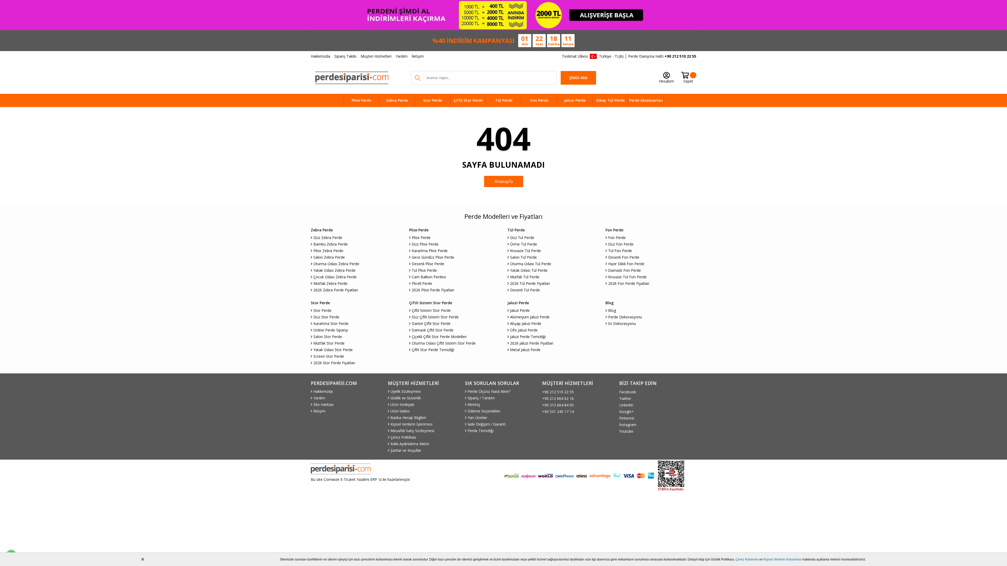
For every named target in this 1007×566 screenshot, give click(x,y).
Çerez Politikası (403, 437)
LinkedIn (626, 404)
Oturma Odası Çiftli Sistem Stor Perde (444, 343)
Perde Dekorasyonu (625, 316)
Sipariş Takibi (345, 56)
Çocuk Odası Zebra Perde (335, 276)
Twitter (625, 398)
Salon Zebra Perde (329, 257)
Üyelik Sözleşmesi (405, 391)
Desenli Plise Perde (428, 263)
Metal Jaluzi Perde (525, 349)
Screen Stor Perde (328, 356)
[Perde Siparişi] (352, 78)
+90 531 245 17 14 (558, 411)
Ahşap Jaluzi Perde (525, 323)
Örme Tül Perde (523, 244)
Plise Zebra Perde (328, 250)
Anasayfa (504, 181)
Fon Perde (539, 100)
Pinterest (626, 418)
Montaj (474, 404)
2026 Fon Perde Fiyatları (628, 283)
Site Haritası (323, 404)
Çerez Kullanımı (747, 559)
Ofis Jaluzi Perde (524, 330)
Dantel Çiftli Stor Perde (431, 323)
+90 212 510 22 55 (558, 391)
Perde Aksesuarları (646, 100)
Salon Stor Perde (327, 336)
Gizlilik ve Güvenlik (405, 397)
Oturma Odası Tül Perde (530, 263)
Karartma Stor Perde (331, 323)
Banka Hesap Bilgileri (408, 417)
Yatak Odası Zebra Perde (334, 270)
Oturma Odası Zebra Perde (336, 263)
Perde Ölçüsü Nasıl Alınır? (489, 391)
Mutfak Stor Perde (329, 343)
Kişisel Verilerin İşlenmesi (411, 424)
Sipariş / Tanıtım (481, 397)
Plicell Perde (422, 283)
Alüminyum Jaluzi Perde (530, 316)
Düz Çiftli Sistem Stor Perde (435, 316)
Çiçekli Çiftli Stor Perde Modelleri (439, 336)
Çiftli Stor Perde (468, 100)
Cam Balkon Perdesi (429, 276)
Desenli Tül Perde (525, 289)
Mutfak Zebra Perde (330, 283)
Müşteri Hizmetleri (376, 56)
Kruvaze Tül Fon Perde (627, 276)
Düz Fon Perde (621, 244)
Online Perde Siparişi (330, 330)
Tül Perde (503, 100)
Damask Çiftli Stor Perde (432, 330)
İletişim (418, 56)
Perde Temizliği (481, 430)
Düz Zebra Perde (327, 237)
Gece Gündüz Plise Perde (433, 257)
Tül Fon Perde (620, 250)
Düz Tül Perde (522, 237)
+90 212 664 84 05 (558, 404)
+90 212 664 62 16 (558, 398)
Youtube (626, 431)
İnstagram (627, 424)
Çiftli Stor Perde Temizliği (433, 349)
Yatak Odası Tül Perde (529, 270)
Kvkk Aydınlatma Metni (409, 443)
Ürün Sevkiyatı (402, 404)
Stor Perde (432, 100)
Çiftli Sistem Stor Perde (431, 310)
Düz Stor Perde (326, 316)
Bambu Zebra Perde (330, 244)
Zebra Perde (397, 100)
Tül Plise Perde (424, 270)
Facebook (627, 391)
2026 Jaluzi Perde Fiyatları (531, 343)
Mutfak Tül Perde (524, 276)
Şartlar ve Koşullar (405, 450)
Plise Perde (361, 100)
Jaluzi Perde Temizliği (528, 336)
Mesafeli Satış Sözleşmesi (412, 430)
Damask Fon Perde (624, 270)
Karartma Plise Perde (430, 250)
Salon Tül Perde (523, 257)
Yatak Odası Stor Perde (333, 349)
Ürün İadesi (400, 411)
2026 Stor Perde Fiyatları (334, 362)
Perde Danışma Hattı (662, 56)
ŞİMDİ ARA (578, 77)
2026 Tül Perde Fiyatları (530, 283)
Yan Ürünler (477, 417)
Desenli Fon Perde (623, 257)
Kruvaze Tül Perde (525, 250)
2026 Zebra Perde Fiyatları (335, 289)
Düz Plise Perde (425, 244)
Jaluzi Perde (575, 100)
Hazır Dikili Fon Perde (626, 263)
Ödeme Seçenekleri (484, 411)
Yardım (402, 56)
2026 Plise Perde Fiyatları (433, 289)
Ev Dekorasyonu (622, 323)
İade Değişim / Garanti (487, 424)
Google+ (626, 411)
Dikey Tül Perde (610, 100)
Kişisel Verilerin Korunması (782, 559)
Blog (612, 310)
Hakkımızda (320, 56)
